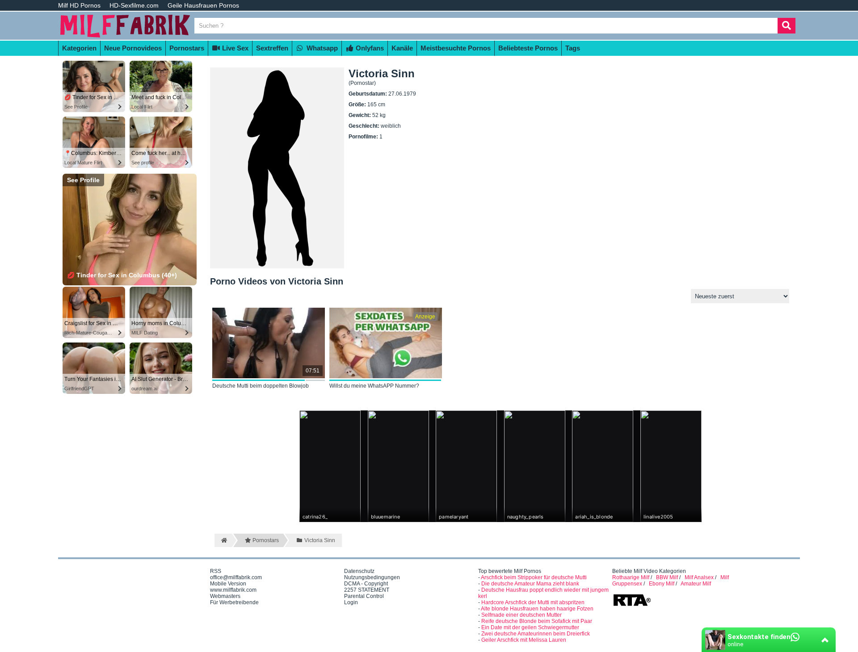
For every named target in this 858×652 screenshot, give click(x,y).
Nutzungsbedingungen (372, 577)
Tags (572, 48)
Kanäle (402, 48)
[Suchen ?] (786, 25)
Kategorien (79, 48)
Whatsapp (321, 48)
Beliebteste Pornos (528, 48)
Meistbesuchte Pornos (456, 48)
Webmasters (225, 596)
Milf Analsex (699, 577)
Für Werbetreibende (234, 602)
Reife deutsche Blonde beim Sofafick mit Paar (536, 621)
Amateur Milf (696, 584)
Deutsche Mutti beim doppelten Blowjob (260, 386)
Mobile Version (228, 584)
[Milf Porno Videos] (125, 36)
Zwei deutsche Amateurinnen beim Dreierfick (535, 634)
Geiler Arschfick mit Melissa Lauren (523, 640)
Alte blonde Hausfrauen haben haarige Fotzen (537, 609)
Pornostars (186, 48)
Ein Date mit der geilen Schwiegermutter (530, 627)
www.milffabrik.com (233, 590)
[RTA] (632, 605)
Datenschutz (359, 571)
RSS (215, 571)
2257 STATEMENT (366, 590)
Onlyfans (369, 48)
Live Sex (234, 48)
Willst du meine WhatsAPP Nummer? (374, 386)
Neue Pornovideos (133, 48)
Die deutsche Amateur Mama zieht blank (530, 584)
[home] (223, 540)
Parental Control (364, 596)
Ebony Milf (661, 584)
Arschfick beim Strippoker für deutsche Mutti (534, 577)
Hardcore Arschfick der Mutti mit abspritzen (533, 602)
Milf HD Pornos (79, 5)
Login (351, 602)
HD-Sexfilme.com (134, 5)
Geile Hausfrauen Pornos (203, 5)
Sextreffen (272, 48)
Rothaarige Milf (630, 577)
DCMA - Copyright (366, 584)
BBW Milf (667, 577)
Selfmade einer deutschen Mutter (521, 615)
